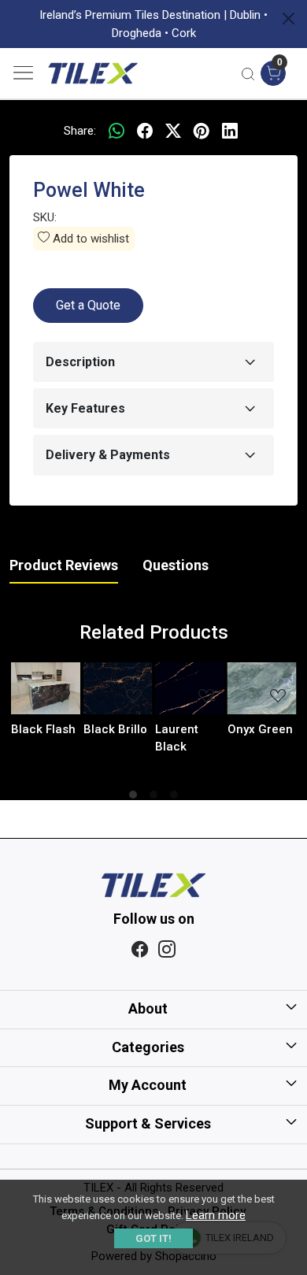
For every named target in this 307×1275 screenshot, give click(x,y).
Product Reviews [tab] (63, 565)
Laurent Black (176, 738)
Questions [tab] (175, 565)
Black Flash (43, 729)
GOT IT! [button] (153, 1238)
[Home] (93, 73)
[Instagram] (167, 950)
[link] (248, 74)
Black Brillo (115, 729)
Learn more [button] (216, 1215)
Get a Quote (88, 305)
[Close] (288, 18)
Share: (80, 131)
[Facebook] (140, 950)
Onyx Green (260, 729)
